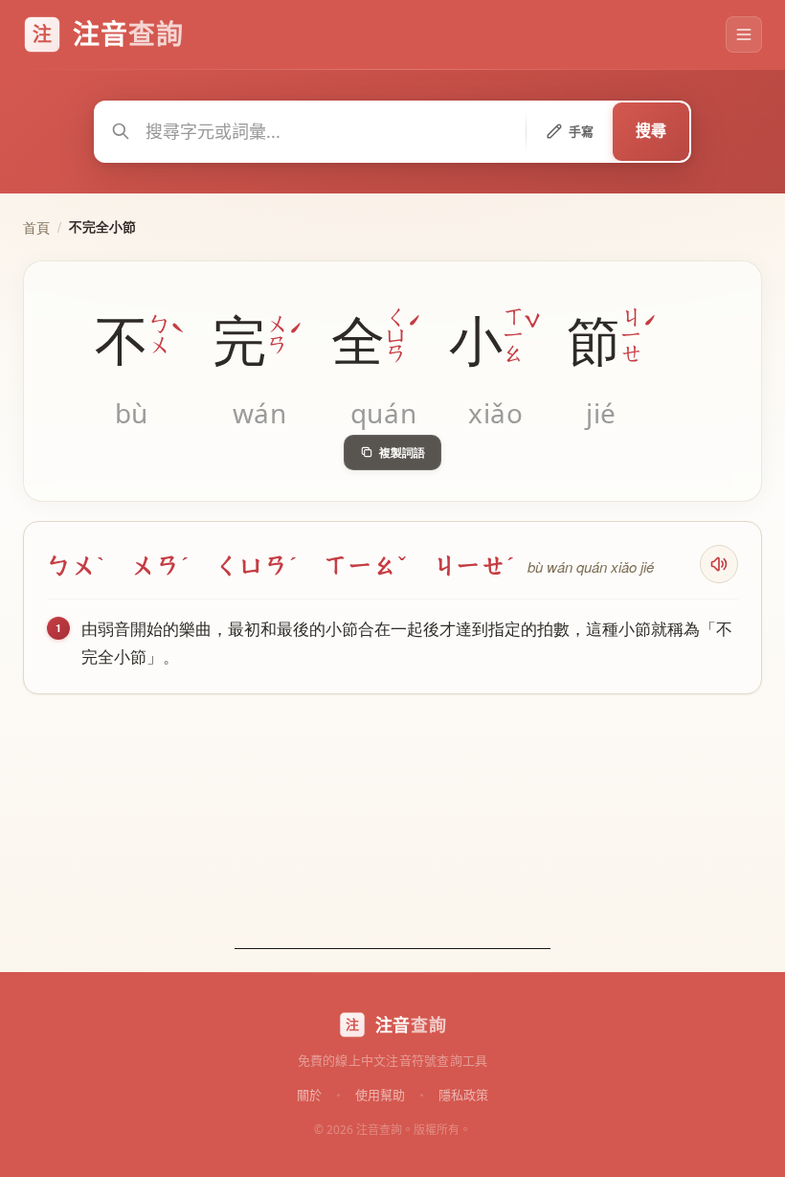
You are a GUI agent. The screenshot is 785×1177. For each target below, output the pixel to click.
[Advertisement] (392, 829)
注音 (410, 1024)
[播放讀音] (719, 564)
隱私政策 (463, 1094)
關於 (309, 1094)
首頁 (36, 227)
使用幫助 (380, 1094)
